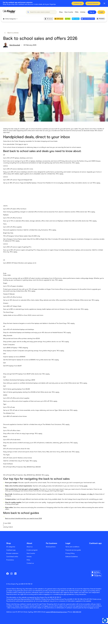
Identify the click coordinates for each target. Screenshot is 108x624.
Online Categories (10, 19)
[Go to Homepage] (13, 12)
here (20, 144)
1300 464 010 (77, 612)
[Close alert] (104, 3)
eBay (91, 494)
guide (85, 486)
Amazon (83, 494)
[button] (28, 12)
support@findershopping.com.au (56, 612)
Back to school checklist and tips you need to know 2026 (23, 518)
